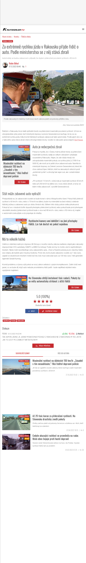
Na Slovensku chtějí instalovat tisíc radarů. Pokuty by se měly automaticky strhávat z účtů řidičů (54, 279)
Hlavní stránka (7, 36)
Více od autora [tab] (63, 353)
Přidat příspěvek (44, 345)
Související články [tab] (23, 353)
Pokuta (13, 320)
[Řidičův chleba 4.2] (16, 422)
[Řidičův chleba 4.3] (16, 152)
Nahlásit (80, 333)
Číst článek (22, 182)
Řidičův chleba (26, 36)
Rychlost (6, 320)
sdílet (32, 311)
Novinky (16, 36)
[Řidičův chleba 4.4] (14, 226)
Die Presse (78, 140)
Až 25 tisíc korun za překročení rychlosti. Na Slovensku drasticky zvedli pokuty (53, 417)
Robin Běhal (14, 63)
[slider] (43, 301)
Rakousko (21, 320)
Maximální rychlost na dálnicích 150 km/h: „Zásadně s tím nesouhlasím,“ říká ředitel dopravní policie (15, 169)
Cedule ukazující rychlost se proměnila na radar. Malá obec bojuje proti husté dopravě (55, 437)
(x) (65, 333)
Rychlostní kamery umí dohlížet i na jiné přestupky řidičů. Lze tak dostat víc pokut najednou (53, 222)
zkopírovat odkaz (51, 311)
